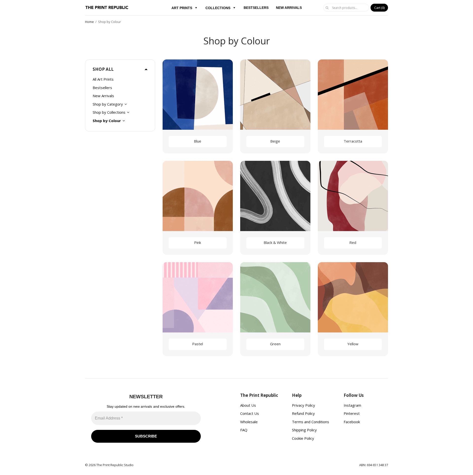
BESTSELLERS (256, 8)
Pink (197, 242)
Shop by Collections (109, 112)
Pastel (197, 343)
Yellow (352, 343)
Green (275, 343)
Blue (197, 141)
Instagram (352, 405)
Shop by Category (108, 104)
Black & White (275, 242)
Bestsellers (102, 87)
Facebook (352, 421)
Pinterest (352, 413)
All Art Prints (103, 79)
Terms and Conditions (310, 421)
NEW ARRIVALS (289, 8)
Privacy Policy (303, 405)
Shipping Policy (304, 429)
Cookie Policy (303, 438)
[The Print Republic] (107, 7)
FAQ (243, 429)
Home (89, 21)
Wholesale (249, 421)
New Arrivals (103, 95)
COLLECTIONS (217, 8)
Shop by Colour (107, 120)
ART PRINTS (181, 8)
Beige (275, 141)
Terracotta (353, 141)
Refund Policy (303, 413)
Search (327, 8)
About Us (248, 405)
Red (352, 242)
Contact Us (249, 413)
